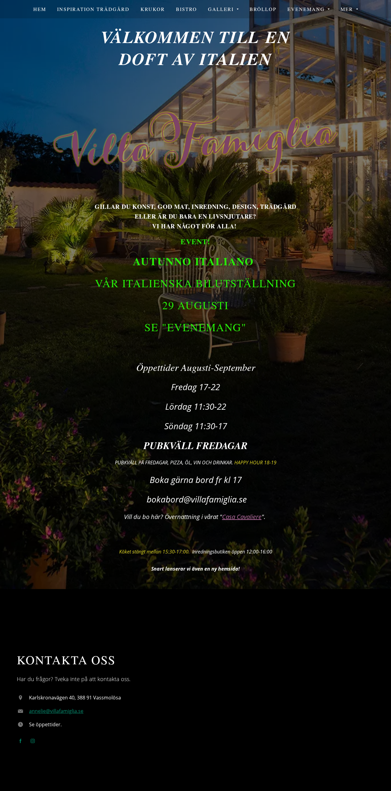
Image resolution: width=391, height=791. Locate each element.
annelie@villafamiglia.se (56, 711)
